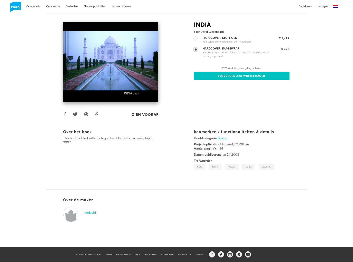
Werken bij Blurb (123, 254)
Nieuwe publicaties (94, 6)
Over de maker (78, 200)
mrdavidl (90, 213)
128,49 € (284, 38)
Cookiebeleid (167, 254)
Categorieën (33, 6)
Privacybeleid (151, 254)
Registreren (305, 6)
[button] (335, 6)
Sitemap (199, 254)
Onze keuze (53, 6)
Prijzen (138, 254)
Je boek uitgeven (121, 6)
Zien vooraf (145, 114)
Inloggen (323, 6)
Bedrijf (109, 254)
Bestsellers (72, 6)
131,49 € (284, 49)
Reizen (223, 138)
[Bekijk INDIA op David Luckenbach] (110, 62)
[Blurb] (14, 8)
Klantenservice (184, 254)
